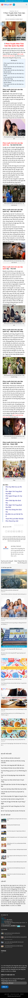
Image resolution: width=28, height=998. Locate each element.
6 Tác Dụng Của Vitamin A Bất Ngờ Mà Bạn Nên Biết (17, 861)
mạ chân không (15, 894)
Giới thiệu (7, 994)
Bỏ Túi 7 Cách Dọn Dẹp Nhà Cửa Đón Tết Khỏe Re (13, 811)
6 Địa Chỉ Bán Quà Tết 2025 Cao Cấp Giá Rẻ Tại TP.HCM (12, 792)
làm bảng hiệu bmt (18, 903)
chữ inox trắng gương (12, 889)
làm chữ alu (4, 903)
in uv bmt (12, 905)
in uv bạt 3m (21, 898)
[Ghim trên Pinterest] (14, 531)
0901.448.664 (9, 919)
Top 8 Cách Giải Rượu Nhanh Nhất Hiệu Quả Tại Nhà (13, 789)
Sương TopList (19, 19)
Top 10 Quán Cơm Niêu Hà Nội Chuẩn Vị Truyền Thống (12, 780)
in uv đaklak (18, 905)
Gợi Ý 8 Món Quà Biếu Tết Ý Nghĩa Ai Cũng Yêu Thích (14, 796)
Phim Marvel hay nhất (11, 521)
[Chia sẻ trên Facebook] (6, 531)
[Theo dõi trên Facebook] (2, 926)
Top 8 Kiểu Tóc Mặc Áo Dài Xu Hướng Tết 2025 (12, 799)
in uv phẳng (4, 898)
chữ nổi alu (10, 903)
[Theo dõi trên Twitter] (6, 926)
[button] (14, 4)
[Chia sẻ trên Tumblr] (22, 531)
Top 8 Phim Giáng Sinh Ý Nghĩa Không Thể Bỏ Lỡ (16, 831)
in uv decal (12, 900)
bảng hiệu (14, 902)
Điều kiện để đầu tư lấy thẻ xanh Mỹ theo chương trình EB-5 (14, 618)
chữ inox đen (7, 890)
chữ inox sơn (7, 887)
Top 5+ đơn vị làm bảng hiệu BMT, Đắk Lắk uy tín (11, 649)
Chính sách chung (14, 994)
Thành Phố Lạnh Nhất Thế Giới (14, 518)
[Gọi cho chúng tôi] (10, 926)
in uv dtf (15, 898)
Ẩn (16, 60)
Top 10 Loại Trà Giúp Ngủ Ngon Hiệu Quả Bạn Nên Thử (13, 739)
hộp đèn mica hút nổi (18, 896)
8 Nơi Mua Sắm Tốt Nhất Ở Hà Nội (13, 824)
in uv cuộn (10, 898)
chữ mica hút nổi (8, 892)
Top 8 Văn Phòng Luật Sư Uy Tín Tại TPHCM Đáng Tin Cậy (14, 709)
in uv (25, 896)
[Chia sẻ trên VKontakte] (16, 531)
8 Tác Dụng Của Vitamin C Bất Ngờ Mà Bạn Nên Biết (17, 849)
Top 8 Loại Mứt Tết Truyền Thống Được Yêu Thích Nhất (13, 807)
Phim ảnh (12, 11)
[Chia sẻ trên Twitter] (9, 531)
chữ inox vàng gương (16, 887)
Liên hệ (21, 994)
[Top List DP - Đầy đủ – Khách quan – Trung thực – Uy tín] (6, 4)
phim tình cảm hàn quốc (8, 538)
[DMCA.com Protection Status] (21, 926)
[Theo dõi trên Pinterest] (12, 926)
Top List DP (18, 996)
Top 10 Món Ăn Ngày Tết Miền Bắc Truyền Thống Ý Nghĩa (13, 802)
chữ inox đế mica (15, 890)
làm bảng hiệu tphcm (17, 965)
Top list (16, 11)
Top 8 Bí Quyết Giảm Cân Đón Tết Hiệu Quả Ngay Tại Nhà (14, 785)
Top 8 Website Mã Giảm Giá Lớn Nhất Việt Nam (11, 679)
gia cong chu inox (14, 885)
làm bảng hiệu (19, 900)
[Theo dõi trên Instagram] (4, 926)
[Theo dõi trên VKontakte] (16, 926)
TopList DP (21, 1)
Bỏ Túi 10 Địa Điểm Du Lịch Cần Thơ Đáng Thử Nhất (17, 837)
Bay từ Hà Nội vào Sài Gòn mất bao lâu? (9, 590)
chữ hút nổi (22, 892)
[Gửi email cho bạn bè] (11, 531)
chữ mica (3, 894)
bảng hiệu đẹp (21, 902)
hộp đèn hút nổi (8, 896)
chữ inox (21, 885)
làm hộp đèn (8, 902)
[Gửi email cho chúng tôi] (8, 926)
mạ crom (9, 894)
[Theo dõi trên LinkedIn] (14, 926)
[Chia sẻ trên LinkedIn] (19, 531)
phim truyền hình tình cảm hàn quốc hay (12, 539)
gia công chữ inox (5, 885)
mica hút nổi (16, 892)
